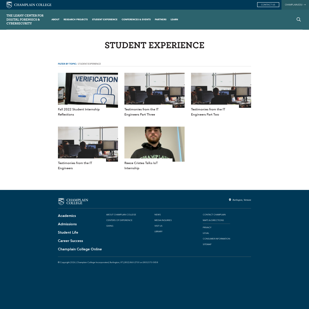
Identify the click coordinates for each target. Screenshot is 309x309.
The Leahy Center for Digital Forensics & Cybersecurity (24, 19)
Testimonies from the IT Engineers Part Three (154, 95)
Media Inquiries (163, 220)
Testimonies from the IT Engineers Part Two (221, 95)
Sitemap (207, 244)
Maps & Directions (213, 220)
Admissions (67, 224)
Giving (109, 226)
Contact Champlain (214, 214)
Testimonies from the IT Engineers (88, 149)
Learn (174, 19)
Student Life (68, 232)
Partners (160, 19)
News (157, 214)
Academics (67, 216)
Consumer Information (216, 238)
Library (158, 231)
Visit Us (158, 226)
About (55, 19)
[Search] (298, 20)
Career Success (70, 241)
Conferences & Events (136, 19)
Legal (206, 233)
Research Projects (76, 19)
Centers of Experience (119, 220)
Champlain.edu (294, 4)
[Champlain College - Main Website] (29, 4)
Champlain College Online (80, 249)
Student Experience (104, 19)
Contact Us (268, 4)
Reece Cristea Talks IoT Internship (154, 149)
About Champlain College (121, 214)
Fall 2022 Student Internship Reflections (88, 95)
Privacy (207, 227)
